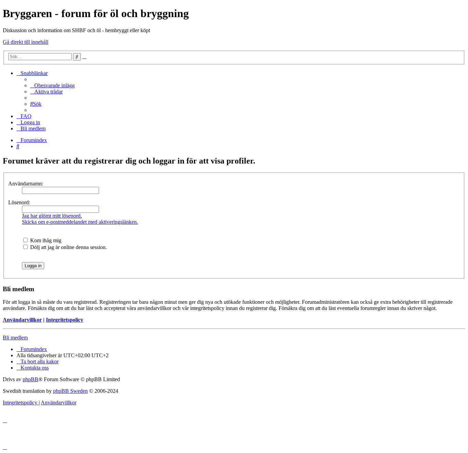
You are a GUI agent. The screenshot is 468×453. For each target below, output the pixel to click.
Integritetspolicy (64, 320)
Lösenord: (19, 202)
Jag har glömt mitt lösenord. (52, 216)
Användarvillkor (22, 320)
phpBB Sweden (70, 391)
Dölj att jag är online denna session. (68, 247)
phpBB (30, 379)
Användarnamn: (25, 183)
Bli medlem (15, 337)
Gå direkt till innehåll (25, 42)
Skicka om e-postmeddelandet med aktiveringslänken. (80, 222)
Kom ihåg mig (45, 240)
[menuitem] (52, 85)
